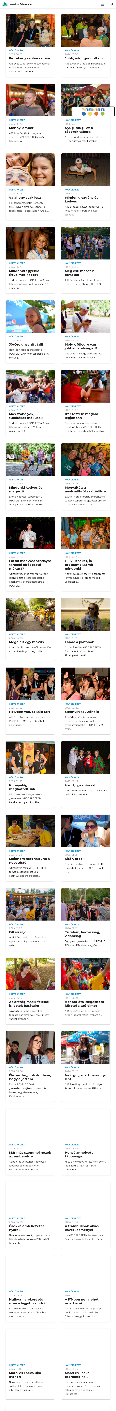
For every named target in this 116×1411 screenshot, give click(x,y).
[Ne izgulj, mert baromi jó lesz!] (85, 1047)
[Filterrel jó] (30, 904)
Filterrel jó (17, 932)
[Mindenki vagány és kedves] (85, 169)
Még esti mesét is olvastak (79, 273)
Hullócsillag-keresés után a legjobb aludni (27, 1301)
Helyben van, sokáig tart (29, 712)
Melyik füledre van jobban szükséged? (81, 346)
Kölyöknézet (17, 50)
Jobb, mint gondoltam (84, 58)
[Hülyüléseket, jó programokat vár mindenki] (85, 533)
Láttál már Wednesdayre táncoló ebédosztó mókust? (30, 564)
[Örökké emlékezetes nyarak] (30, 1198)
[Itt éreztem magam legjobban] (85, 386)
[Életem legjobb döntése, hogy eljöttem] (30, 1047)
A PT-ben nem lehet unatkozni (82, 1301)
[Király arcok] (85, 831)
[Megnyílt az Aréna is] (85, 684)
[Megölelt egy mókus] (30, 614)
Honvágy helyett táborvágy (79, 1154)
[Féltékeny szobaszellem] (30, 30)
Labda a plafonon (79, 642)
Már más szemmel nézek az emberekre (30, 1154)
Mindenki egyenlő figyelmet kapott (24, 273)
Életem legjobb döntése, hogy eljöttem (30, 1077)
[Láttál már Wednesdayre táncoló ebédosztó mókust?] (30, 533)
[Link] (5, 4)
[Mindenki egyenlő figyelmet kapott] (30, 243)
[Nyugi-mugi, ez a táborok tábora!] (85, 100)
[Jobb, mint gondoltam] (85, 30)
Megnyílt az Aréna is (82, 712)
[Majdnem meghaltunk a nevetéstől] (30, 831)
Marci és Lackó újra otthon (25, 1375)
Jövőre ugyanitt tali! (26, 344)
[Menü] (102, 4)
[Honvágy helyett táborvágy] (85, 1124)
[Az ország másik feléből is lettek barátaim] (30, 974)
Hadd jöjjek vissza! (80, 785)
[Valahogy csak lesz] (30, 169)
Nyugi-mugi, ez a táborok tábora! (79, 130)
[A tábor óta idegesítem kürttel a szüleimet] (85, 974)
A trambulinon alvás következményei (82, 1228)
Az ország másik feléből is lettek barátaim (29, 1004)
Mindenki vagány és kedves (81, 199)
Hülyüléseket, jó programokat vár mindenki (79, 564)
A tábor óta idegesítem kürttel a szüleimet (84, 1004)
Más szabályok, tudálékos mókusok (26, 416)
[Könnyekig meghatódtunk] (30, 757)
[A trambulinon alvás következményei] (85, 1198)
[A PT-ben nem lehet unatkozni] (85, 1271)
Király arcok (75, 859)
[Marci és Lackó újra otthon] (30, 1345)
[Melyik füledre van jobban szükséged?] (85, 316)
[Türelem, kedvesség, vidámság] (85, 904)
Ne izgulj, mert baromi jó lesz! (85, 1077)
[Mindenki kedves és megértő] (30, 459)
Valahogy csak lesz (25, 198)
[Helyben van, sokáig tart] (30, 684)
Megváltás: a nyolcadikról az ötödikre (85, 489)
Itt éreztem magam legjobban (81, 416)
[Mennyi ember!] (30, 100)
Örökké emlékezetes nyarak (26, 1228)
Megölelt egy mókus (26, 642)
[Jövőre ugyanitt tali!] (30, 316)
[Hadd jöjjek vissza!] (85, 757)
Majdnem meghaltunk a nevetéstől (29, 861)
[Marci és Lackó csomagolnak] (85, 1345)
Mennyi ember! (21, 128)
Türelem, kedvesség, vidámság (82, 934)
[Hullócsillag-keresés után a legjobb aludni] (30, 1271)
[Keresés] (112, 4)
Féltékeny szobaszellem (29, 58)
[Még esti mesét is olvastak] (85, 243)
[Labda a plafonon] (85, 614)
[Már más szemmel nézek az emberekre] (30, 1124)
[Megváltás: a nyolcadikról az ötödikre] (85, 459)
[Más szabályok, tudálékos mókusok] (30, 386)
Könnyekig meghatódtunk (22, 787)
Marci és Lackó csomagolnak (77, 1375)
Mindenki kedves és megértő (25, 489)
